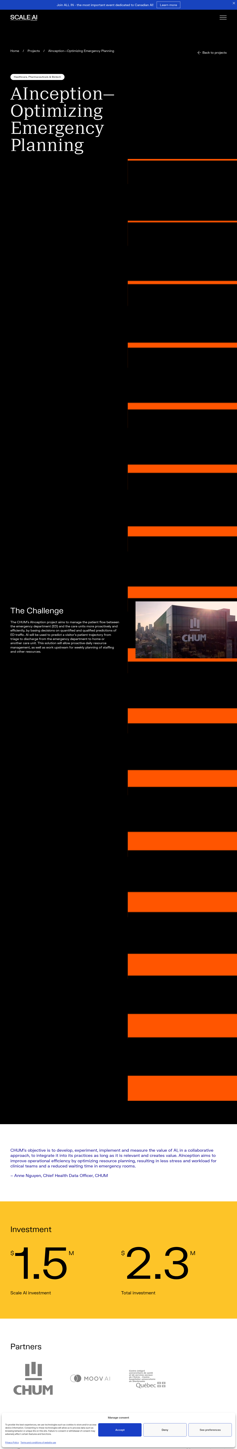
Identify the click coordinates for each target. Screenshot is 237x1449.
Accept (120, 1429)
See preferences (210, 1429)
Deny (165, 1429)
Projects (34, 51)
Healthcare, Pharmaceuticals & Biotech (37, 76)
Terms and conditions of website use (38, 1442)
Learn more (168, 5)
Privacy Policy (12, 1442)
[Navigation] (223, 18)
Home (14, 51)
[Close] (234, 3)
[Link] (28, 18)
